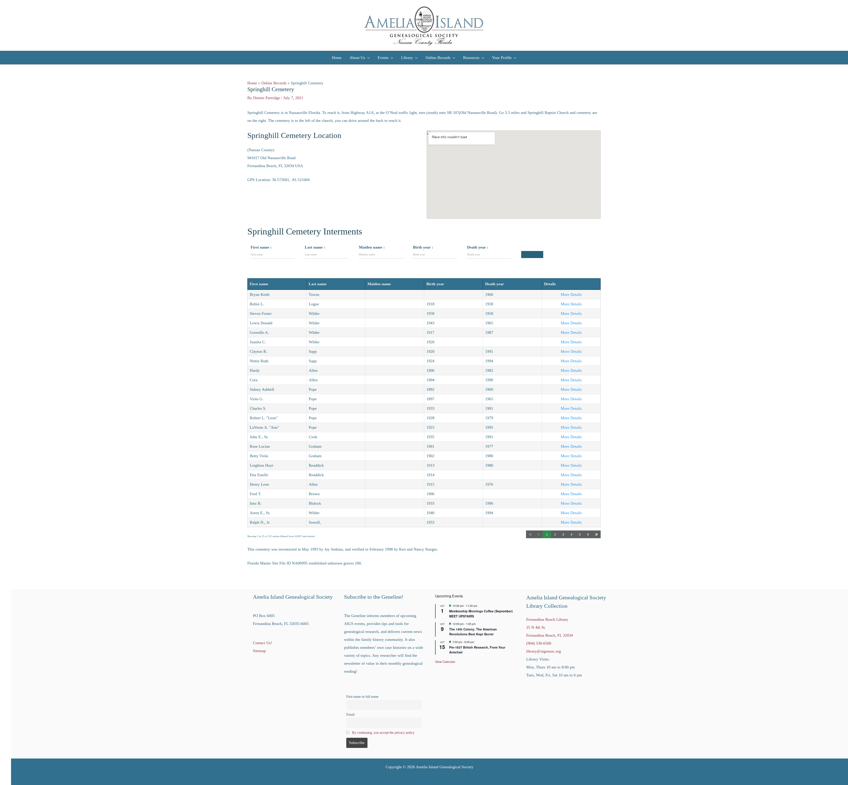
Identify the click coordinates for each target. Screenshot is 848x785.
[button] (367, 57)
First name (259, 284)
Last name (318, 284)
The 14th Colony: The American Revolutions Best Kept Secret (473, 631)
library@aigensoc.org (543, 651)
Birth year (435, 284)
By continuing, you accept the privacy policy (383, 733)
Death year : (477, 247)
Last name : (315, 247)
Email (350, 715)
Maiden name (379, 284)
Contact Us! (262, 643)
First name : (261, 247)
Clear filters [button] (534, 254)
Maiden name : (372, 247)
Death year (494, 284)
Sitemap (259, 651)
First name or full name (362, 697)
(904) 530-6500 (538, 643)
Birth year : (423, 247)
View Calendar (445, 661)
